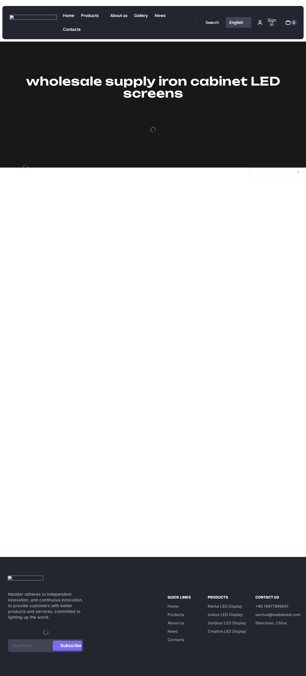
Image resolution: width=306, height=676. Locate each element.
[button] (209, 22)
